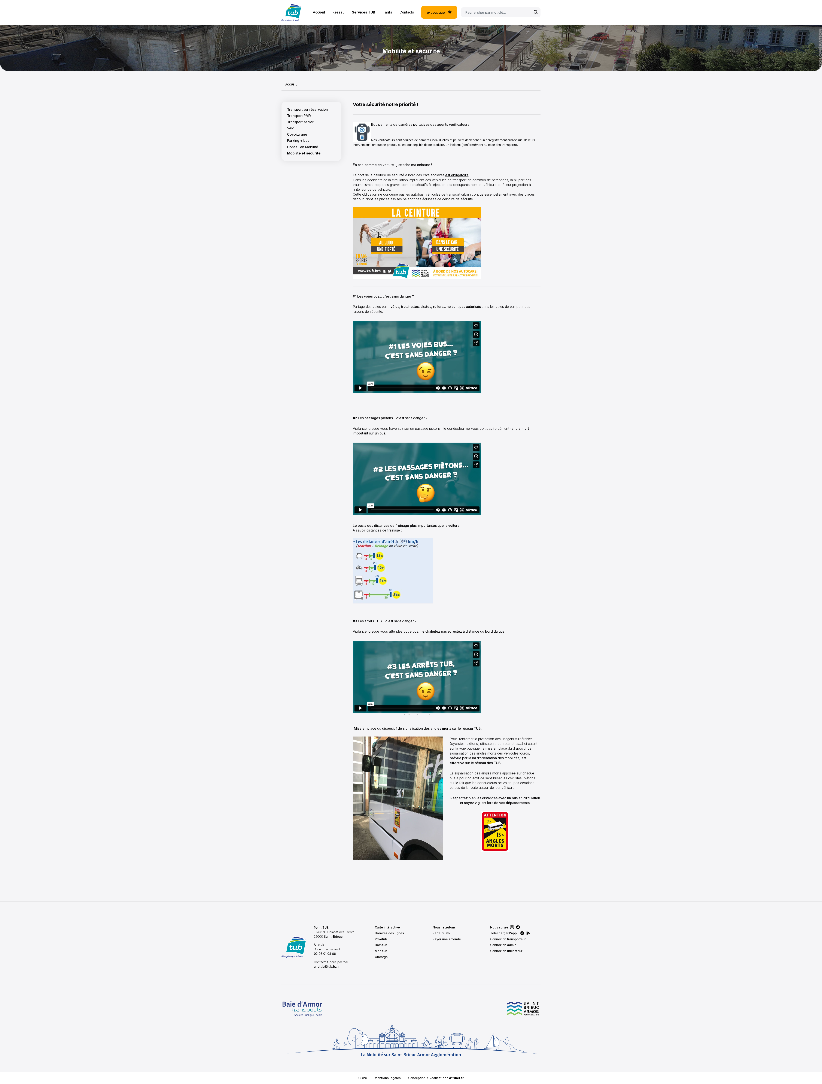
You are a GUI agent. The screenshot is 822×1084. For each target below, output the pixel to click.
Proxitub (381, 939)
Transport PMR (299, 116)
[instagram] (512, 927)
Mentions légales (388, 1078)
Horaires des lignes (389, 933)
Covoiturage (297, 134)
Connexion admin (503, 945)
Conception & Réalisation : (436, 1078)
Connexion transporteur (508, 939)
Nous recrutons (444, 927)
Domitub (381, 945)
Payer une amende (447, 939)
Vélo (290, 128)
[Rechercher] (536, 12)
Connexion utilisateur (506, 951)
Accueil (319, 12)
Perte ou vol (442, 933)
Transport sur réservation (307, 110)
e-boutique (436, 12)
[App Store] (522, 933)
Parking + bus (298, 141)
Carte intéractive (387, 927)
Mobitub (381, 951)
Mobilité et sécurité (303, 153)
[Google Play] (528, 933)
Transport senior (300, 122)
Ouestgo (381, 957)
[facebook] (518, 927)
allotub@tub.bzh (326, 966)
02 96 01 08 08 (325, 953)
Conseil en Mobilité (302, 147)
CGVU (362, 1078)
